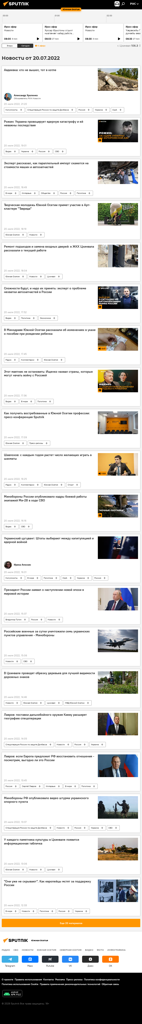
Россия (81, 109)
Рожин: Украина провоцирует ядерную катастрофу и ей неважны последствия (43, 123)
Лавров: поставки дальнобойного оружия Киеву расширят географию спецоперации (45, 716)
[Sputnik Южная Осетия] (17, 6)
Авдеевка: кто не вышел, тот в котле (30, 70)
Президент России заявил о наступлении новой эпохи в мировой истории (44, 592)
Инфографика (116, 949)
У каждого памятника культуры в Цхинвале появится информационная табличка (41, 841)
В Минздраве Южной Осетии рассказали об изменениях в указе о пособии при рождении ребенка (50, 332)
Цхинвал (51, 276)
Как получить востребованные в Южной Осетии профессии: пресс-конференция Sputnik (47, 415)
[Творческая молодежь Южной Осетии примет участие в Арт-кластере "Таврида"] (118, 214)
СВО (57, 151)
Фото (100, 949)
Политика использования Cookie (20, 984)
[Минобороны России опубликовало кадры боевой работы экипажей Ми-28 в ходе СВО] (118, 506)
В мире (9, 193)
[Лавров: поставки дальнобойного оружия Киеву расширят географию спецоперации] (118, 724)
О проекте (7, 979)
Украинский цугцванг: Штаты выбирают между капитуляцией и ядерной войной (49, 540)
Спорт (71, 484)
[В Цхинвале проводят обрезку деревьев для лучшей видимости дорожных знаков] (118, 682)
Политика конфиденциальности (102, 979)
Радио (8, 359)
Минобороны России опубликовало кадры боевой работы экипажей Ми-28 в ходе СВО (45, 498)
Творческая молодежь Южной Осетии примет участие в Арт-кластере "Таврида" (47, 207)
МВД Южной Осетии (75, 703)
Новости (9, 30)
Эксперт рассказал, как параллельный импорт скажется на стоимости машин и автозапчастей (46, 165)
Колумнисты (12, 109)
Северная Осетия (71, 949)
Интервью (26, 193)
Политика (81, 193)
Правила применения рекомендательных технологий (70, 984)
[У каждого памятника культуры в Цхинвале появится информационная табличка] (118, 849)
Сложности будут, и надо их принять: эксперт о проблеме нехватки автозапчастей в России (45, 290)
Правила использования (28, 979)
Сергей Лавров (29, 786)
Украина (99, 109)
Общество (46, 193)
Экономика (45, 318)
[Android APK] (12, 994)
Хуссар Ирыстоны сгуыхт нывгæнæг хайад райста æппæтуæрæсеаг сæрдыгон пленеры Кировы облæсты (61, 35)
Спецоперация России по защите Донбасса (48, 109)
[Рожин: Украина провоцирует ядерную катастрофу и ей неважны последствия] (118, 131)
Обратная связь (110, 984)
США (114, 109)
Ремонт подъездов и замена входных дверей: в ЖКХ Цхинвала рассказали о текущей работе (49, 248)
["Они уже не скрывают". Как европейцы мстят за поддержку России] (118, 890)
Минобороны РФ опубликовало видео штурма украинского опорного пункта (46, 800)
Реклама (60, 979)
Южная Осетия (13, 234)
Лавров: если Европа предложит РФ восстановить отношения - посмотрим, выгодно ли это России (49, 758)
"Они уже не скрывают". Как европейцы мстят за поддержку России (47, 883)
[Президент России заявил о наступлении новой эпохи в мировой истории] (118, 599)
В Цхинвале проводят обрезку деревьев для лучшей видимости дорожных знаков (49, 675)
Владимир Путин (13, 619)
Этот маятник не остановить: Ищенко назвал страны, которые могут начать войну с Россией (48, 373)
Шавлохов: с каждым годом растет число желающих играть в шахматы (48, 457)
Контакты (48, 979)
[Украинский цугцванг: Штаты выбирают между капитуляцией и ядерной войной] (118, 547)
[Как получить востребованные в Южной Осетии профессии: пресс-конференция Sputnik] (118, 422)
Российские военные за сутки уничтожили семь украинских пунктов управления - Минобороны (47, 633)
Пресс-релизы (36, 443)
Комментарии (27, 359)
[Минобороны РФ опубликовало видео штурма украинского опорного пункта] (118, 807)
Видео (8, 151)
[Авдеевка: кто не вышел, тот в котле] (118, 79)
